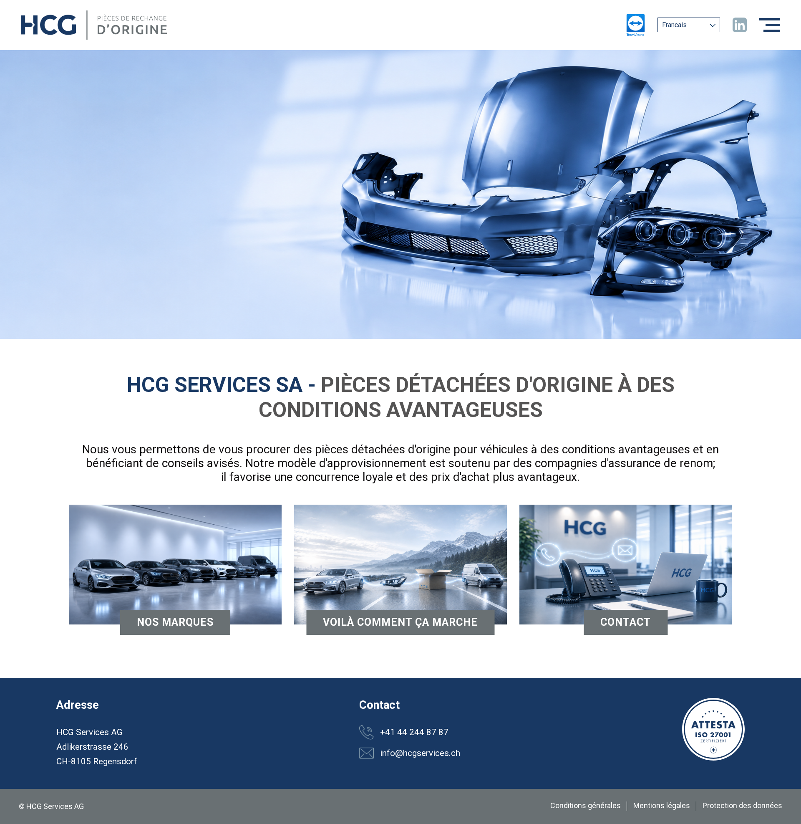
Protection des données (742, 805)
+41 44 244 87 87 (414, 732)
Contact (625, 622)
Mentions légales (661, 805)
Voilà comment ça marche (400, 622)
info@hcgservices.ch (420, 753)
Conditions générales (585, 805)
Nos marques (175, 622)
